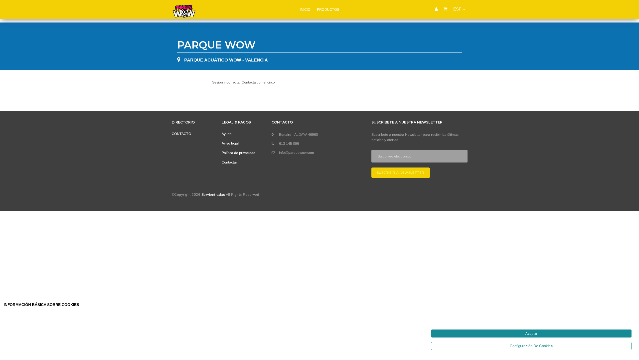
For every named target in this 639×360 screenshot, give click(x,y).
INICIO (305, 10)
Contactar (229, 162)
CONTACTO (181, 134)
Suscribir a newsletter (400, 172)
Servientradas (213, 194)
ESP (458, 9)
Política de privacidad (238, 153)
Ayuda (227, 134)
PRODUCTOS (328, 10)
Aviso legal (230, 143)
